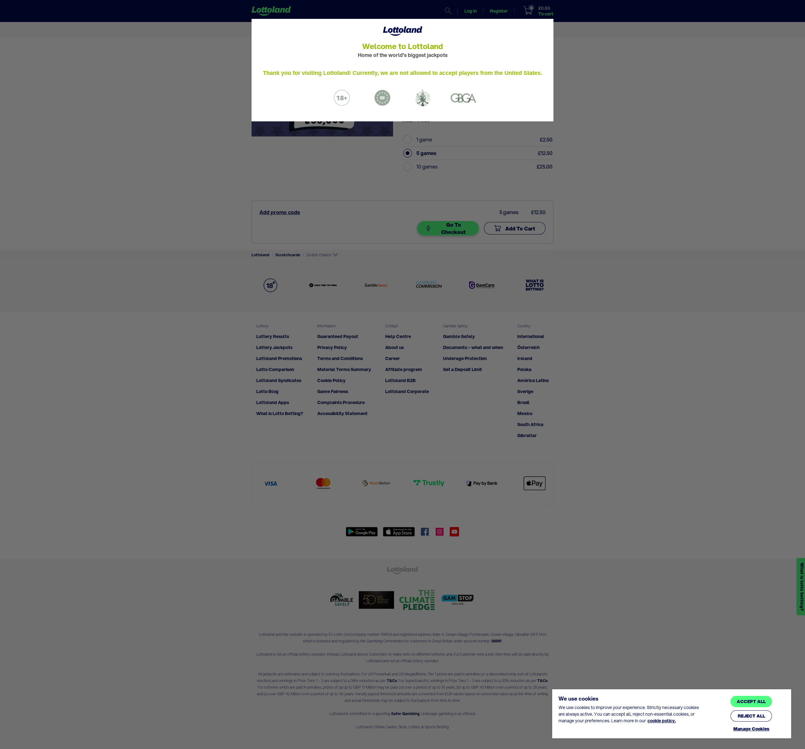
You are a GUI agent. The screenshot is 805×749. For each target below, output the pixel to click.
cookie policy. (661, 721)
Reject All (751, 716)
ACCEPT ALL (751, 701)
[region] (671, 713)
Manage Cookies (751, 729)
